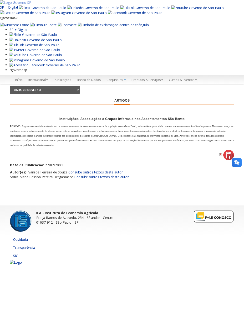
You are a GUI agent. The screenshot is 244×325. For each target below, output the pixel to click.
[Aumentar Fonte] (14, 24)
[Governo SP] (15, 2)
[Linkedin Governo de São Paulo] (36, 39)
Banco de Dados (89, 80)
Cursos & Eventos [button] (181, 80)
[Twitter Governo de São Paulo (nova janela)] (25, 12)
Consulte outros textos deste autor (95, 172)
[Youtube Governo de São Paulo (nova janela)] (197, 7)
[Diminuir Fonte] (43, 24)
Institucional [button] (37, 80)
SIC (15, 255)
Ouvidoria (20, 239)
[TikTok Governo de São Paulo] (35, 44)
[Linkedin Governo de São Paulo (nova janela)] (93, 7)
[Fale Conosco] (213, 216)
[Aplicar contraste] (67, 24)
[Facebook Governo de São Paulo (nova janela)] (135, 12)
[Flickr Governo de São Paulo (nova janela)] (42, 7)
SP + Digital (9, 7)
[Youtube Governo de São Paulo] (36, 54)
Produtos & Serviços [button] (146, 80)
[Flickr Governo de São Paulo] (33, 34)
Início (19, 80)
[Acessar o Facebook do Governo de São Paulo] (45, 65)
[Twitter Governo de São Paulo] (35, 49)
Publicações (62, 80)
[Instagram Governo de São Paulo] (79, 12)
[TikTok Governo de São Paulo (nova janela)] (145, 7)
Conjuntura (115, 80)
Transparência (24, 247)
